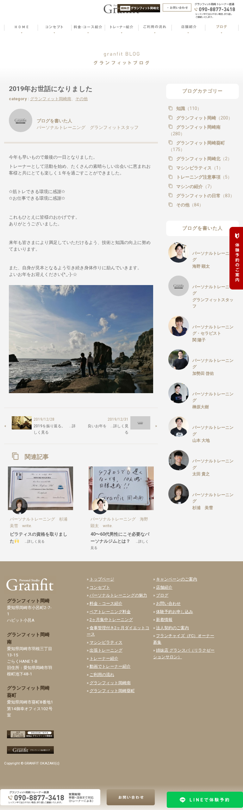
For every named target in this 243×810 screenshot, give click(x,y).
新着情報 (164, 619)
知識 (188, 108)
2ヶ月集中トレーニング (111, 619)
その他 (81, 98)
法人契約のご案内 (172, 627)
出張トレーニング (106, 650)
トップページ (102, 579)
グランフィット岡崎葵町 (196, 146)
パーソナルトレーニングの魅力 (118, 595)
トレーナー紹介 (104, 658)
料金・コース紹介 (106, 603)
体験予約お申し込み (174, 611)
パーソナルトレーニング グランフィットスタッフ (88, 127)
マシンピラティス (199, 167)
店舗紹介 (164, 587)
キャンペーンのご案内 (176, 579)
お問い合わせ (168, 603)
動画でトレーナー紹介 (110, 666)
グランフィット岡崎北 (203, 158)
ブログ (162, 595)
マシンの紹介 (194, 186)
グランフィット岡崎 (204, 117)
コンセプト (100, 587)
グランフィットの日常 (204, 195)
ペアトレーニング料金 (110, 611)
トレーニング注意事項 (203, 177)
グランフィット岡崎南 (50, 98)
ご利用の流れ (102, 674)
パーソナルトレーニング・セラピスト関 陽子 (213, 333)
